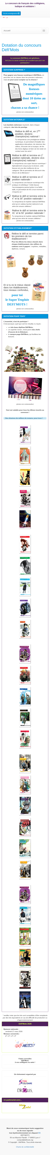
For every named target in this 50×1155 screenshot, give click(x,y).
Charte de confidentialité (25, 1147)
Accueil (7, 30)
